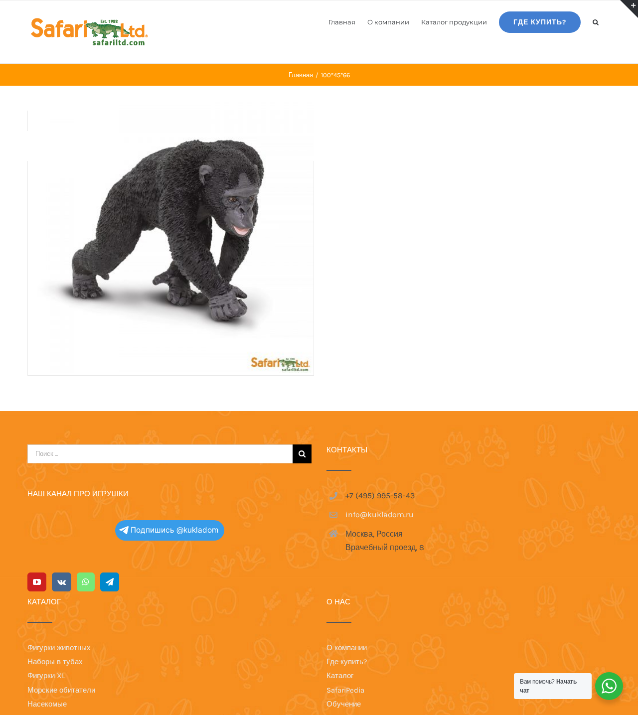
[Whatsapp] (86, 581)
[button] (596, 21)
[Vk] (61, 581)
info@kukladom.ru (379, 514)
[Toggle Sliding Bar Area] (629, 9)
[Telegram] (109, 581)
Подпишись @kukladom (174, 530)
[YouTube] (36, 581)
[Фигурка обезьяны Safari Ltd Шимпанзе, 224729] (171, 230)
